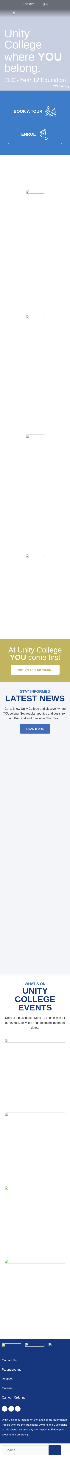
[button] (65, 13)
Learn (35, 341)
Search (30, 4)
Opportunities (35, 461)
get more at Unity (35, 478)
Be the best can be (35, 598)
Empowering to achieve (35, 359)
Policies (7, 1378)
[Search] (22, 4)
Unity (35, 216)
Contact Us (9, 1360)
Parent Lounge (11, 1369)
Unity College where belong (35, 236)
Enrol (35, 581)
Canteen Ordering (14, 1397)
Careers (7, 1388)
